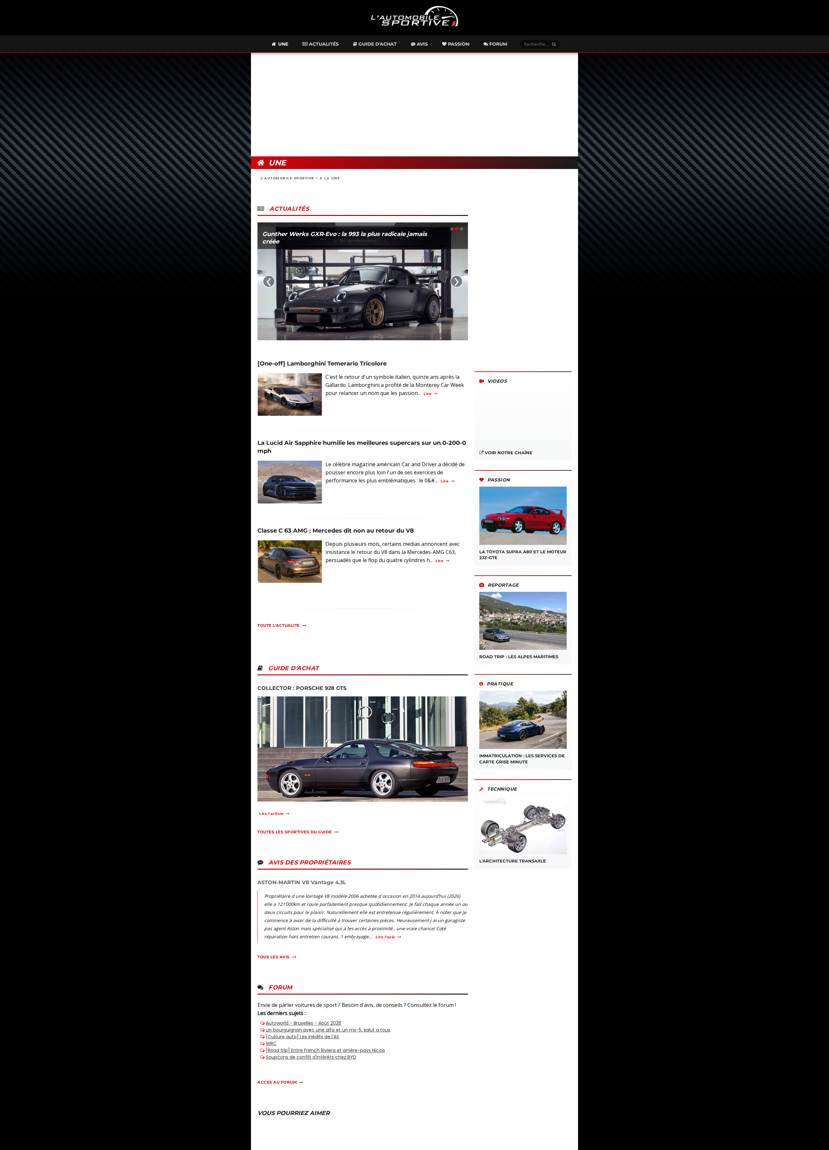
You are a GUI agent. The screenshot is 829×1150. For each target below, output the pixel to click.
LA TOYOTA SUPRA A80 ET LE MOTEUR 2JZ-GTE (522, 554)
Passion (458, 44)
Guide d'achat (377, 44)
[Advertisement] (414, 104)
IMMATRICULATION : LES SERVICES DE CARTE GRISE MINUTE (522, 758)
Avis (421, 44)
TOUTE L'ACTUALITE (278, 625)
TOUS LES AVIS (273, 956)
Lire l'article (271, 813)
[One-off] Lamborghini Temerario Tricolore (322, 363)
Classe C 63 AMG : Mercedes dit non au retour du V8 (335, 530)
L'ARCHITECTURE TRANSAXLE (512, 860)
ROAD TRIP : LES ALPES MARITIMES (518, 656)
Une (282, 44)
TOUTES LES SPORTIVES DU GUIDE (294, 831)
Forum (497, 44)
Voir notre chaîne (507, 452)
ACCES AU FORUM (277, 1082)
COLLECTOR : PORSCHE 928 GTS (301, 688)
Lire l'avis (385, 937)
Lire (427, 393)
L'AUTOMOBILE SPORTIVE (287, 178)
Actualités (323, 44)
